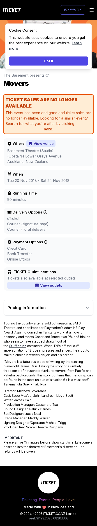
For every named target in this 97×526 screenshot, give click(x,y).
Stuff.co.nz (17, 346)
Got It (48, 61)
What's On (72, 10)
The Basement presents (24, 75)
